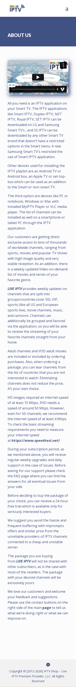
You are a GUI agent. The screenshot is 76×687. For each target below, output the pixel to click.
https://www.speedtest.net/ (36, 440)
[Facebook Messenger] (48, 665)
